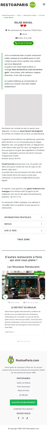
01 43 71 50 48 (25, 43)
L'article (9, 332)
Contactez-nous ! (23, 409)
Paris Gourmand (23, 387)
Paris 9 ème (15, 302)
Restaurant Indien (30, 15)
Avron (24, 34)
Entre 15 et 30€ (25, 38)
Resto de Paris (23, 390)
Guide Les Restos (23, 383)
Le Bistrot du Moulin (23, 307)
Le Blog (23, 395)
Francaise (39, 273)
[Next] (41, 296)
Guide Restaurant (8, 15)
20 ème (42, 15)
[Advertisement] (23, 110)
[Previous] (5, 296)
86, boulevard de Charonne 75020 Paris (25, 30)
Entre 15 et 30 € (32, 302)
